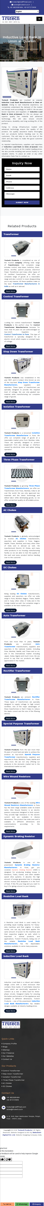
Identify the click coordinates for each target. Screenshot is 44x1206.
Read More (10, 291)
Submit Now (22, 202)
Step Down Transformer (12, 1074)
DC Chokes (7, 1086)
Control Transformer (11, 1071)
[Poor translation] (8, 1159)
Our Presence (8, 1053)
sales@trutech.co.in (21, 5)
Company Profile (9, 1044)
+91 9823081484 (13, 1097)
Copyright (7, 1130)
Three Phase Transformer (13, 1080)
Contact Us (7, 1059)
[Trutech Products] (11, 19)
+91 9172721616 (30, 7)
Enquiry (37, 1204)
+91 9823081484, (16, 7)
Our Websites (8, 1056)
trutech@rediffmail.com (22, 2)
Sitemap (6, 1050)
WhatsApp (22, 1204)
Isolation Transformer (11, 1077)
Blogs (4, 1047)
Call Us (8, 1204)
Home (20, 46)
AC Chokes (7, 1083)
